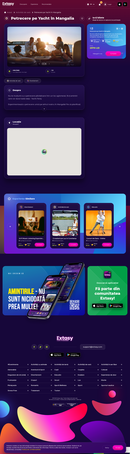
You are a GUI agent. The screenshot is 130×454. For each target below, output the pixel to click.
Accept (118, 448)
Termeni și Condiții (54, 399)
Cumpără (113, 54)
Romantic (35, 385)
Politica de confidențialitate (67, 399)
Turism (57, 391)
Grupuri (34, 380)
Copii (56, 370)
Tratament (35, 391)
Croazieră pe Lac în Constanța (64, 238)
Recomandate (46, 4)
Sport (80, 385)
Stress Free (12, 391)
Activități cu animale (39, 364)
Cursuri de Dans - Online (95, 238)
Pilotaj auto (12, 385)
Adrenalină (12, 370)
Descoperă (23, 4)
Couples (81, 370)
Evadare (81, 375)
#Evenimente (13, 364)
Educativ (94, 207)
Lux (79, 380)
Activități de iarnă (61, 364)
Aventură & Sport (38, 370)
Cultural (104, 370)
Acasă (9, 12)
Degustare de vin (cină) (17, 375)
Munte (103, 380)
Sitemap (79, 399)
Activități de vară (23, 12)
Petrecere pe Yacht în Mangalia (47, 12)
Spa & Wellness (60, 385)
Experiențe (34, 4)
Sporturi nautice (107, 385)
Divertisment (34, 81)
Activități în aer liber (109, 364)
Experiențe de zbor (108, 375)
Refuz (107, 448)
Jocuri (56, 380)
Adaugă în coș (97, 54)
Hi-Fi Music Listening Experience (31, 238)
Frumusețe (12, 380)
